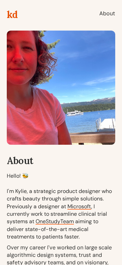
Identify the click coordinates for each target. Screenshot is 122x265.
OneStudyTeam (55, 221)
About (107, 13)
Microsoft (79, 206)
